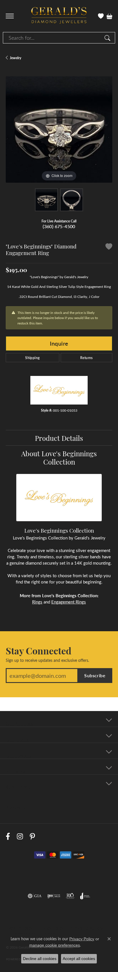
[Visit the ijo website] (53, 896)
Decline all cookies (39, 958)
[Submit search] (108, 37)
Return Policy (21, 928)
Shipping (32, 357)
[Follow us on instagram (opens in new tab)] (20, 836)
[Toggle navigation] (10, 16)
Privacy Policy (50, 928)
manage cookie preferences (54, 945)
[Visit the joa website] (85, 896)
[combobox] (52, 37)
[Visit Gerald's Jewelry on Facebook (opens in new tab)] (8, 836)
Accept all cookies (79, 958)
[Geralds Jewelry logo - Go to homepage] (59, 16)
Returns (86, 357)
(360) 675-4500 (59, 226)
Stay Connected (38, 650)
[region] (59, 129)
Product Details (59, 438)
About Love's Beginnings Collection (59, 457)
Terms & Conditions (86, 928)
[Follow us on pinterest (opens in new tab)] (32, 836)
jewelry (15, 57)
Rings (37, 602)
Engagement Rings (68, 602)
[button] (101, 16)
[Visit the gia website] (35, 896)
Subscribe (94, 675)
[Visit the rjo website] (70, 896)
